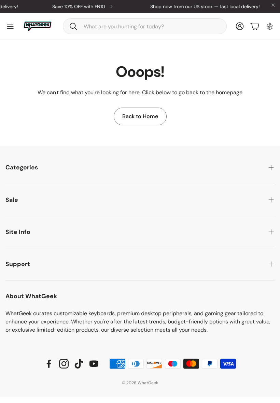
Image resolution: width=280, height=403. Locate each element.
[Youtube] (94, 364)
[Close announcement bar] (273, 5)
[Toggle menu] (10, 26)
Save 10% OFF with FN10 (76, 6)
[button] (144, 26)
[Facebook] (49, 364)
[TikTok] (79, 364)
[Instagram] (64, 364)
